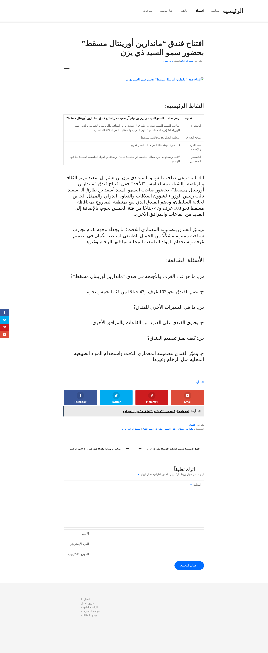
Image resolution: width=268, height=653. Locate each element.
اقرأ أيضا (199, 382)
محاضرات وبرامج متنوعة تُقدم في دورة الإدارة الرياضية (95, 449)
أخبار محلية (167, 10)
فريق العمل (87, 603)
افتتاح (174, 429)
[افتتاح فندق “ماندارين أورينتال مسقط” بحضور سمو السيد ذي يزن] (163, 79)
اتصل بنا (85, 599)
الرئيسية (233, 10)
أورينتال (181, 429)
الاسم (85, 533)
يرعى (130, 429)
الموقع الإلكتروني (78, 554)
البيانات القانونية (89, 607)
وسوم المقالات (89, 615)
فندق (145, 429)
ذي (156, 429)
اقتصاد (200, 10)
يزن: (124, 429)
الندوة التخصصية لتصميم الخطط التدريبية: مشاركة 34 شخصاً (171, 449)
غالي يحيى (168, 61)
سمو (151, 429)
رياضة (184, 10)
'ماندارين (189, 429)
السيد (167, 429)
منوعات (148, 10)
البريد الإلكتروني (79, 543)
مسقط (138, 429)
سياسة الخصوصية (90, 611)
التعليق (198, 485)
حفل (161, 429)
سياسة (215, 10)
